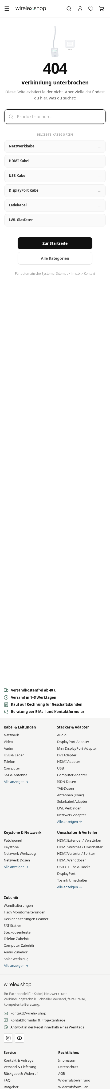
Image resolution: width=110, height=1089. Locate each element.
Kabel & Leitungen (20, 727)
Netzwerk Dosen (17, 860)
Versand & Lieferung (20, 1066)
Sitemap (62, 273)
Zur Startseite (55, 243)
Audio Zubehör (16, 952)
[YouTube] (19, 1038)
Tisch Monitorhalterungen (24, 912)
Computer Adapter (72, 774)
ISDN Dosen (66, 781)
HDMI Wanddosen (72, 860)
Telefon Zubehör (17, 938)
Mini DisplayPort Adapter (77, 748)
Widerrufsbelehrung (74, 1080)
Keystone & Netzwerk (22, 832)
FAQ (7, 1080)
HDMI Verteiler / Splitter (76, 853)
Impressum (67, 1060)
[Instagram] (8, 1038)
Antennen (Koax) (70, 795)
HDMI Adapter (68, 761)
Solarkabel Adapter (72, 801)
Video (8, 741)
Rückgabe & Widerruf (21, 1073)
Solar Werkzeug (16, 958)
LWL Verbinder (69, 808)
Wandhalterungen (18, 905)
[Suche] (69, 8)
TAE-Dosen (65, 788)
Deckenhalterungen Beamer (26, 918)
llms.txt (76, 273)
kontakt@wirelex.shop (28, 1013)
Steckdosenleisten (18, 932)
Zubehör (11, 897)
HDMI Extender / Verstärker (79, 840)
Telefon (9, 761)
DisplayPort (66, 873)
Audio (8, 748)
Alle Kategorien (55, 258)
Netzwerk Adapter (71, 814)
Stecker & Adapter (73, 727)
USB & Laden (14, 755)
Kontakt (89, 273)
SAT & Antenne (15, 774)
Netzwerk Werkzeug (20, 853)
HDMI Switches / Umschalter (80, 847)
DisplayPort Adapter (73, 741)
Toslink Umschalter (72, 880)
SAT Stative (12, 925)
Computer (12, 768)
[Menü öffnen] (7, 8)
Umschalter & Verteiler (77, 832)
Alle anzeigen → (16, 781)
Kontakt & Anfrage (18, 1060)
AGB (61, 1073)
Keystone (11, 847)
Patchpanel (13, 840)
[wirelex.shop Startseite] (30, 8)
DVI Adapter (66, 755)
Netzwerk (11, 735)
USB (60, 768)
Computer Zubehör (19, 945)
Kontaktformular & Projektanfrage (37, 1020)
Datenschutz (68, 1066)
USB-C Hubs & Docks (73, 866)
